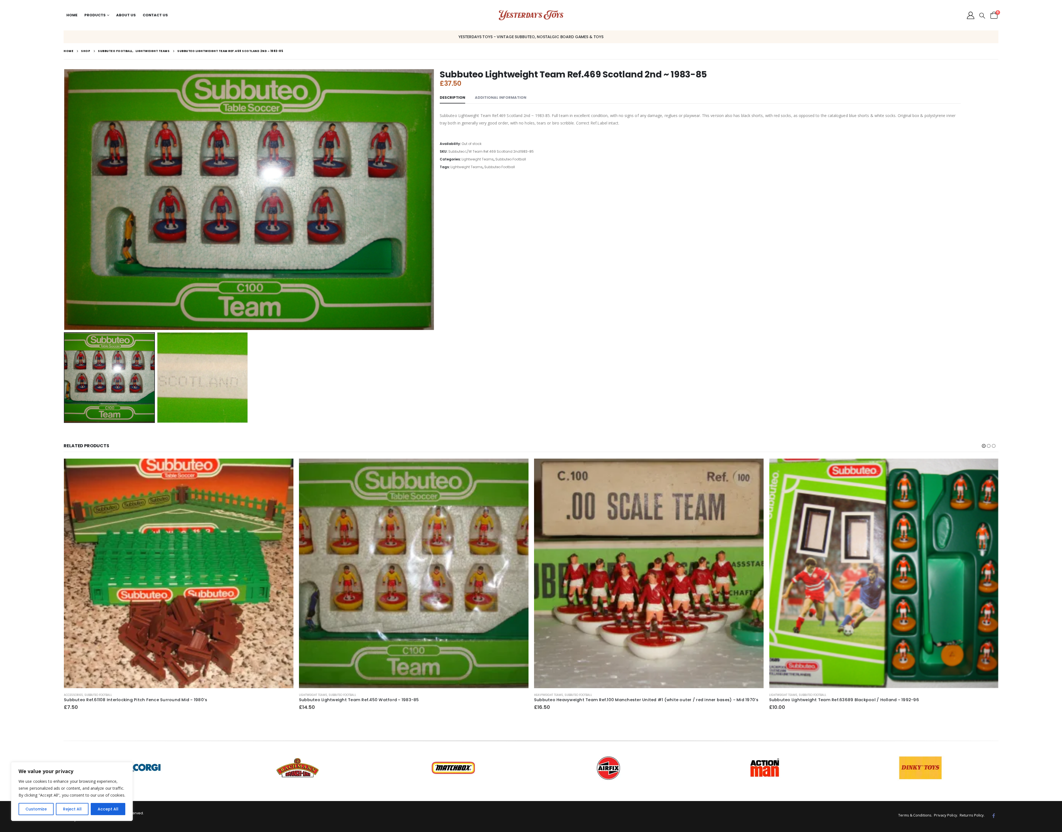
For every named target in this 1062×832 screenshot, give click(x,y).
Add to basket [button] (284, 468)
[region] (72, 791)
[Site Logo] (531, 15)
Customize (36, 809)
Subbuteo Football (510, 159)
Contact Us (155, 15)
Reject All (72, 809)
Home (71, 15)
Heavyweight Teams (313, 695)
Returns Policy (972, 815)
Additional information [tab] (500, 97)
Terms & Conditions (914, 815)
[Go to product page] (178, 573)
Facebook (994, 816)
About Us (126, 15)
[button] (982, 15)
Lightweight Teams (478, 159)
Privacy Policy (945, 815)
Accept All (108, 809)
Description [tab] (452, 97)
